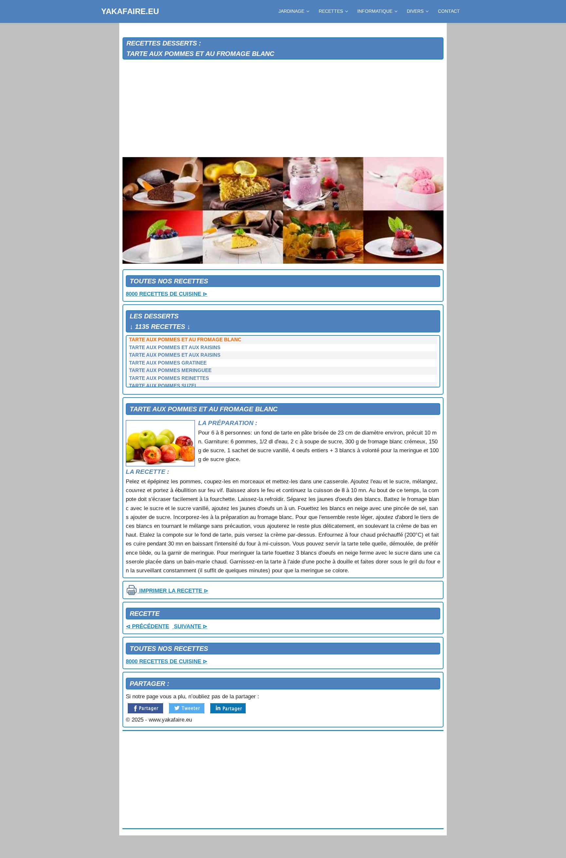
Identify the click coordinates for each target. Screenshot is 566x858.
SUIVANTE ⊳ (189, 626)
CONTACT (449, 11)
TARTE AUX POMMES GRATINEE (168, 363)
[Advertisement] (283, 108)
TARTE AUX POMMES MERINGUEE (170, 370)
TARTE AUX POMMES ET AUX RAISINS (174, 347)
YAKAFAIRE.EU (130, 11)
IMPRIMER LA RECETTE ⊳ (173, 591)
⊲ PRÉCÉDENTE (147, 626)
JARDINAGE (291, 11)
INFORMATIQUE (374, 11)
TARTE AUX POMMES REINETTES (169, 378)
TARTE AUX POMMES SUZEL (163, 385)
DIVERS (415, 11)
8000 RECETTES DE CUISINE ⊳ (166, 294)
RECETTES (331, 11)
